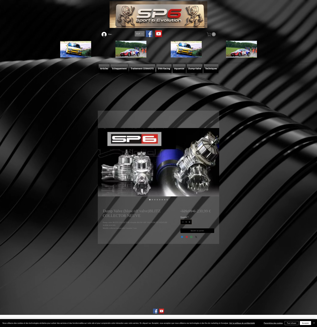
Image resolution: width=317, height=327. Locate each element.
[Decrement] (182, 222)
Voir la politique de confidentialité (242, 323)
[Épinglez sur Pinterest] (186, 237)
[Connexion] (103, 34)
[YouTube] (158, 33)
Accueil (106, 119)
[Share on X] (196, 237)
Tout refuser (291, 323)
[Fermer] (314, 323)
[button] (140, 33)
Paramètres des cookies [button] (273, 323)
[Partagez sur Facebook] (182, 237)
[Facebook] (149, 33)
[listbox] (140, 33)
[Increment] (189, 222)
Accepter (305, 323)
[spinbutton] (186, 222)
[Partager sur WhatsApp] (191, 237)
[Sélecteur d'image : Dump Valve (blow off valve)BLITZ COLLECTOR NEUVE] (150, 200)
